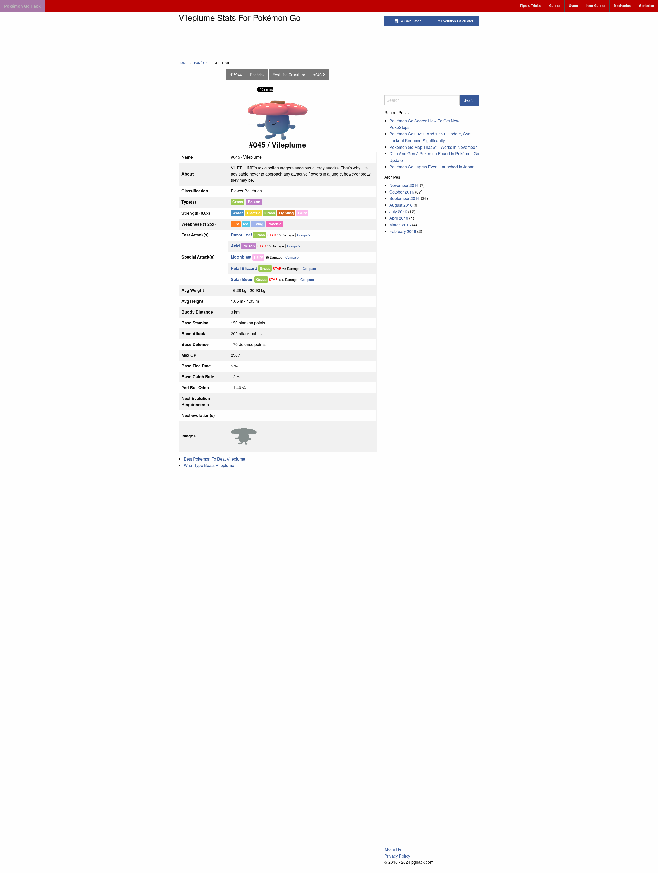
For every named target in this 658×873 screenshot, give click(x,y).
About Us (392, 850)
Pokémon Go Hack (22, 6)
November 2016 (404, 185)
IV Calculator (410, 20)
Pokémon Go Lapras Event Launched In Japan (431, 167)
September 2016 (404, 198)
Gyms (573, 5)
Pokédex (200, 63)
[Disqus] (278, 601)
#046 (318, 74)
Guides (554, 5)
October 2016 (401, 192)
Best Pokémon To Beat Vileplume (214, 459)
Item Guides (595, 5)
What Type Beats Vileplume (209, 465)
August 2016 (401, 205)
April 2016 (398, 218)
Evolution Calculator (288, 74)
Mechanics (622, 5)
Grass (237, 201)
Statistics (646, 5)
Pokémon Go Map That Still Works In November (433, 147)
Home (183, 63)
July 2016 (398, 212)
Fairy (258, 257)
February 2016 (402, 231)
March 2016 (400, 225)
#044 (237, 74)
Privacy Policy (397, 856)
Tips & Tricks (530, 5)
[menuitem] (530, 6)
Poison (254, 201)
